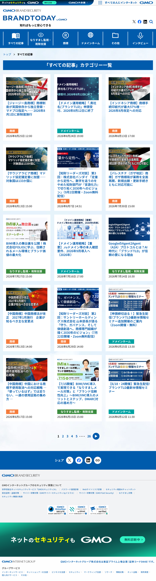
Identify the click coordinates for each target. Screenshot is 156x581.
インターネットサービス (12, 572)
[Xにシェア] (69, 460)
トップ (7, 54)
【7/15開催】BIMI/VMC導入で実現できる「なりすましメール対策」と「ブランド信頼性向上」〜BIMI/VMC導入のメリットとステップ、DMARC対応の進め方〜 (78, 393)
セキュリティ (74, 572)
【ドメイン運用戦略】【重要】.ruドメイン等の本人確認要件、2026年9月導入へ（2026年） (77, 249)
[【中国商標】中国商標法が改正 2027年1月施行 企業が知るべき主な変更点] (26, 299)
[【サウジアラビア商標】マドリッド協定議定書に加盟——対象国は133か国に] (26, 158)
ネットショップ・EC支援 (37, 572)
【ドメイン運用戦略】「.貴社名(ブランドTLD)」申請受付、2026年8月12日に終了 (76, 107)
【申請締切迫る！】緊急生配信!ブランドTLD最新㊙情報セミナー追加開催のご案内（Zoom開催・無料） (129, 319)
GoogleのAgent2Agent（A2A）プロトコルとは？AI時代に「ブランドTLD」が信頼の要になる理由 (128, 249)
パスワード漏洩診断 (70, 489)
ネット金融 (132, 572)
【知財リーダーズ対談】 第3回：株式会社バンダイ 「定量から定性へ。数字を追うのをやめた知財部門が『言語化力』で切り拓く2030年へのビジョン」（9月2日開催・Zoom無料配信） (77, 184)
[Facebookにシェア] (79, 460)
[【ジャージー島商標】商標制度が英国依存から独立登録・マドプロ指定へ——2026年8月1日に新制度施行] (26, 88)
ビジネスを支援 (58, 572)
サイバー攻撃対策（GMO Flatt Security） (97, 493)
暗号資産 (144, 572)
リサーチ (108, 572)
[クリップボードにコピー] (97, 460)
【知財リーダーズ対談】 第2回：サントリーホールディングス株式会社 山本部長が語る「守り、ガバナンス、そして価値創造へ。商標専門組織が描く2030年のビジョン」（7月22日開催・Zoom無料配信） (77, 325)
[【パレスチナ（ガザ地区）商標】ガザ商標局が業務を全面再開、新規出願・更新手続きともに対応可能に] (129, 158)
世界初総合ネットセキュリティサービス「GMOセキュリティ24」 (29, 489)
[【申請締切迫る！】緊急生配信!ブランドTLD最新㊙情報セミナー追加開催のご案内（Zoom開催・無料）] (129, 299)
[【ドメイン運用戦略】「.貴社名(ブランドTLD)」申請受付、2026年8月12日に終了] (78, 88)
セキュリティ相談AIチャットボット (121, 489)
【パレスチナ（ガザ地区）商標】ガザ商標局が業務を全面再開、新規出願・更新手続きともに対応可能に (128, 179)
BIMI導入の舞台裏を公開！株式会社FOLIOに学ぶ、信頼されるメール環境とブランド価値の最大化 (26, 249)
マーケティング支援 (92, 572)
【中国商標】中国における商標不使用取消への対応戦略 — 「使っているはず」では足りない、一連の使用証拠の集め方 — (26, 391)
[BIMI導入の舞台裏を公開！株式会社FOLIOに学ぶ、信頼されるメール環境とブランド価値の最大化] (26, 229)
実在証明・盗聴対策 (10, 493)
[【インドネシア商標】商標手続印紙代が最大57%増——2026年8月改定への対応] (129, 88)
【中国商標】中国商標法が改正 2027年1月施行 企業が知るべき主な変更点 (26, 317)
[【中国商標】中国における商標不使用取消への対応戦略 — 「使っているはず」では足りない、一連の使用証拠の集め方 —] (26, 369)
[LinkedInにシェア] (88, 460)
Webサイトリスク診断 (92, 489)
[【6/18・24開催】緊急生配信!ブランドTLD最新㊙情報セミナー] (129, 369)
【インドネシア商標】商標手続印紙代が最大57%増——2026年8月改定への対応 (128, 107)
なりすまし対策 (125, 493)
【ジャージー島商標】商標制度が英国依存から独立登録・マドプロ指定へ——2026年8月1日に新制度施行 (26, 108)
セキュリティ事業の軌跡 (12, 497)
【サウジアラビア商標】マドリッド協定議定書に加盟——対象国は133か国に (26, 177)
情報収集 (120, 572)
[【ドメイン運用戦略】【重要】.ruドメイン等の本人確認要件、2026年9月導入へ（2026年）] (78, 229)
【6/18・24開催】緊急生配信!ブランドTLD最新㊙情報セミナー (129, 387)
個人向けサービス (9, 575)
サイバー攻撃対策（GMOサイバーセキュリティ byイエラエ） (49, 493)
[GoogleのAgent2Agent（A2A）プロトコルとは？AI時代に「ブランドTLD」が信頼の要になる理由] (129, 229)
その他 (24, 575)
